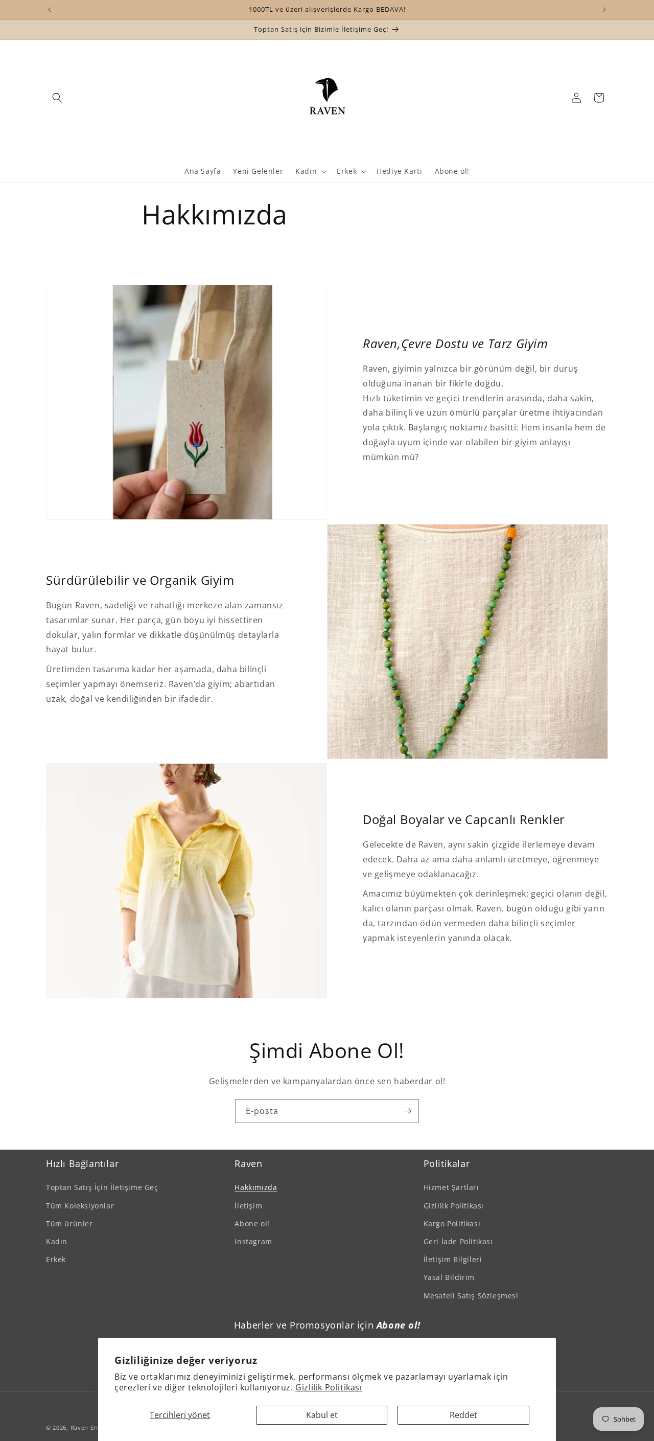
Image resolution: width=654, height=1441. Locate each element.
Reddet (463, 1415)
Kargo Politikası (452, 1223)
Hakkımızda (256, 1187)
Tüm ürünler (69, 1223)
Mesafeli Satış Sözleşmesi (471, 1295)
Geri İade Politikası (458, 1241)
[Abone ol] (407, 1111)
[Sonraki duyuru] (604, 9)
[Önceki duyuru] (49, 9)
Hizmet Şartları (451, 1187)
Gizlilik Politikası (328, 1387)
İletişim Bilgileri (453, 1259)
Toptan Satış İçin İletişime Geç (102, 1187)
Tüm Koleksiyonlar (80, 1205)
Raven (80, 1427)
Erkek (56, 1259)
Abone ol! (252, 1223)
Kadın (56, 1241)
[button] (57, 97)
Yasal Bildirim (449, 1277)
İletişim (248, 1205)
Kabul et (322, 1415)
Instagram (253, 1241)
